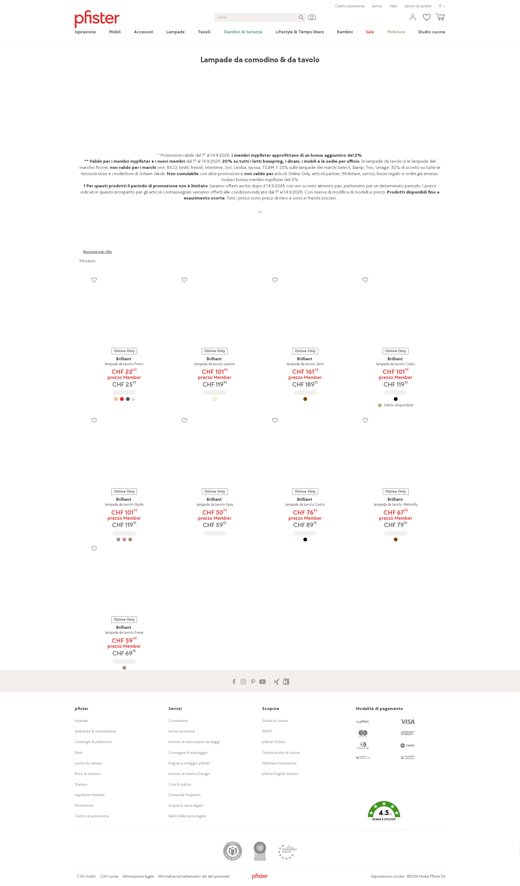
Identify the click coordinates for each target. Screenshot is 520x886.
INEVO (267, 731)
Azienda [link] (81, 720)
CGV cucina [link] (109, 876)
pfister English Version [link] (280, 773)
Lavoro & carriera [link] (418, 6)
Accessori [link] (126, 57)
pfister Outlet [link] (273, 742)
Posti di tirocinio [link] (88, 773)
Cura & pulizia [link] (179, 784)
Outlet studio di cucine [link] (281, 752)
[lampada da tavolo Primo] (124, 399)
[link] (85, 32)
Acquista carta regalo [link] (185, 805)
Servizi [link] (377, 6)
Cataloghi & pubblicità (93, 742)
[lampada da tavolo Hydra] (124, 539)
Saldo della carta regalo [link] (187, 816)
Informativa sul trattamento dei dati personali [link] (193, 876)
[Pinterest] (253, 680)
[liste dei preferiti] (93, 279)
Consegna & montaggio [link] (188, 752)
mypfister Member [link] (90, 795)
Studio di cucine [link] (275, 720)
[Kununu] (286, 680)
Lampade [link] (148, 57)
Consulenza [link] (178, 720)
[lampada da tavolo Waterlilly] (396, 539)
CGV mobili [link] (86, 876)
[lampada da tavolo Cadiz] (396, 399)
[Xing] (276, 680)
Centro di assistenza (92, 816)
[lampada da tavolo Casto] (305, 539)
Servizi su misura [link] (181, 731)
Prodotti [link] (103, 57)
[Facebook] (234, 680)
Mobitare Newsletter (279, 763)
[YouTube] (262, 680)
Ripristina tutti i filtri (97, 252)
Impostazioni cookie (387, 876)
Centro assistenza (350, 6)
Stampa (81, 784)
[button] (384, 815)
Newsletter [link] (84, 805)
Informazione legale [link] (138, 876)
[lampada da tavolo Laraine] (215, 399)
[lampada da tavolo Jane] (305, 399)
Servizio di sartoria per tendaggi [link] (194, 742)
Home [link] (84, 57)
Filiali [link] (393, 6)
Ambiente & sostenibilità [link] (95, 731)
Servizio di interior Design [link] (189, 773)
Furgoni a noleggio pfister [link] (189, 763)
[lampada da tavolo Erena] (124, 668)
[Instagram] (243, 680)
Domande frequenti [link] (184, 795)
